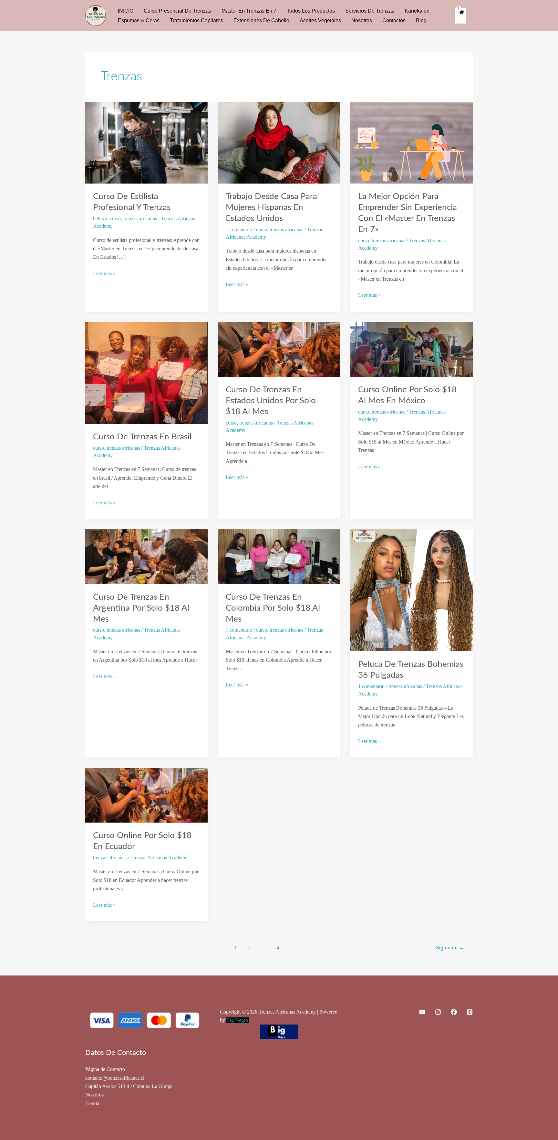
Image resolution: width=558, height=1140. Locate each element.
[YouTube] (422, 1012)
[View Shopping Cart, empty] (460, 15)
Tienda (92, 1103)
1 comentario (239, 229)
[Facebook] (454, 1012)
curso (115, 218)
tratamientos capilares (196, 20)
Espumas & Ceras (139, 20)
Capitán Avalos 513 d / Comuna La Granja (128, 1086)
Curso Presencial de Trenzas (177, 11)
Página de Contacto (105, 1069)
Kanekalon (417, 11)
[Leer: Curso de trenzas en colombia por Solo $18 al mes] (279, 556)
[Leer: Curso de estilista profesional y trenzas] (146, 142)
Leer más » (104, 274)
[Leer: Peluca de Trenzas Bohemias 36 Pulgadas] (411, 590)
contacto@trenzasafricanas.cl (114, 1078)
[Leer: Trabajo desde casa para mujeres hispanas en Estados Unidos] (279, 142)
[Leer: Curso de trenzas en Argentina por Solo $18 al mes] (146, 556)
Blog (421, 20)
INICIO (125, 11)
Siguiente (450, 948)
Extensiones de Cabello (261, 20)
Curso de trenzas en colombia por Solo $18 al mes (273, 608)
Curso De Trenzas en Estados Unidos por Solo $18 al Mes (271, 400)
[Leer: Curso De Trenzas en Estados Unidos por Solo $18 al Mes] (279, 348)
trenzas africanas (140, 218)
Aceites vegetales (320, 20)
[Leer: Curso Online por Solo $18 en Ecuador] (146, 794)
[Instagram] (438, 1012)
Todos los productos (311, 11)
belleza (100, 218)
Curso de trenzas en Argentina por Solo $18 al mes (141, 608)
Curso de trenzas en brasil (142, 437)
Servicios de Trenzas (369, 11)
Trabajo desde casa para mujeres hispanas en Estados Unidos (271, 207)
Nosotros (361, 20)
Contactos (394, 20)
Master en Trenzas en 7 (249, 11)
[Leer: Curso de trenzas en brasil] (146, 372)
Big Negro (237, 1020)
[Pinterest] (470, 1012)
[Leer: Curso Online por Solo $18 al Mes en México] (411, 349)
